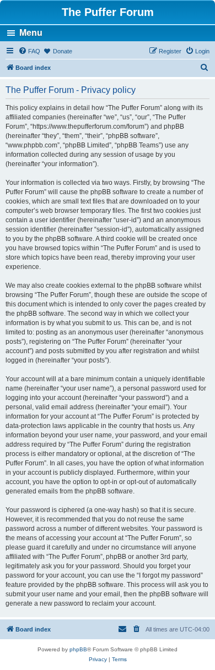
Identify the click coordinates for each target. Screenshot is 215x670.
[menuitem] (29, 51)
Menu (30, 32)
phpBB (78, 649)
